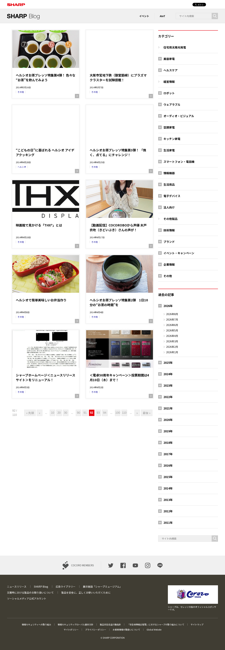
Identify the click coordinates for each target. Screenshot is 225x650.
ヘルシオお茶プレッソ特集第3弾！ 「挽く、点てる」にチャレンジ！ (118, 152)
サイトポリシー (71, 629)
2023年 (168, 385)
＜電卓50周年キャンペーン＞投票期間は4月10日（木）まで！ (119, 377)
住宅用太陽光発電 (174, 47)
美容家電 (169, 59)
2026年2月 (172, 346)
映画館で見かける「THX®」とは (39, 225)
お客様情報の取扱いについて (126, 629)
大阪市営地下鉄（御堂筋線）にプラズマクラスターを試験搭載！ (118, 77)
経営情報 (169, 81)
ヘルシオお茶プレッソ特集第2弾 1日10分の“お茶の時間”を (119, 302)
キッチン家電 (171, 139)
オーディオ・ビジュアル (178, 116)
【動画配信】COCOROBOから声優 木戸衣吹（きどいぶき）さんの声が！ (118, 227)
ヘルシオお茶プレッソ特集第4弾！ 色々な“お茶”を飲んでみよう (45, 77)
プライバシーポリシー (95, 629)
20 (59, 412)
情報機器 (169, 173)
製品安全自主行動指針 (110, 624)
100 (117, 412)
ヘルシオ (22, 166)
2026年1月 (172, 352)
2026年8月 (172, 314)
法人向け (169, 207)
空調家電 (169, 127)
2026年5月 (172, 330)
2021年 (168, 408)
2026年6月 (172, 325)
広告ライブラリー (65, 586)
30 (65, 412)
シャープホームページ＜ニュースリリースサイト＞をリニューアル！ (45, 377)
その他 (21, 91)
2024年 (168, 374)
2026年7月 (172, 319)
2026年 (168, 306)
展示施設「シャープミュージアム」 (102, 586)
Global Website (154, 629)
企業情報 (169, 264)
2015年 (168, 477)
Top (217, 642)
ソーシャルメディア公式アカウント (26, 598)
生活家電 (169, 150)
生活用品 (169, 184)
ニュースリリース (16, 586)
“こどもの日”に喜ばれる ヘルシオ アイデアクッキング (45, 152)
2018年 (168, 442)
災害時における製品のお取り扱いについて (30, 592)
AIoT (162, 16)
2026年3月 (172, 341)
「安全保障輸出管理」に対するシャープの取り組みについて (155, 624)
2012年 (168, 511)
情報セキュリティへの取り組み (36, 624)
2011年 (168, 522)
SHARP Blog (41, 586)
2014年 (168, 488)
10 (52, 412)
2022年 (168, 397)
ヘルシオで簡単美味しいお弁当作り (41, 300)
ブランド (169, 241)
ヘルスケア (170, 70)
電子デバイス (171, 196)
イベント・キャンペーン (178, 253)
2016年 (168, 465)
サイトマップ (197, 624)
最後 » (146, 413)
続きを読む (77, 96)
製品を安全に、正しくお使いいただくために (86, 592)
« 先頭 (30, 413)
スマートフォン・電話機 (178, 161)
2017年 (168, 454)
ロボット (169, 93)
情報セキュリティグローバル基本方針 (75, 624)
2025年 (168, 362)
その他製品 (170, 219)
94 (104, 412)
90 (78, 412)
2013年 (168, 500)
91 (85, 412)
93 (98, 412)
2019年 (168, 431)
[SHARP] (16, 2)
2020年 (168, 420)
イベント (144, 16)
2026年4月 (172, 336)
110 (124, 412)
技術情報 (169, 230)
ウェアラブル (171, 104)
